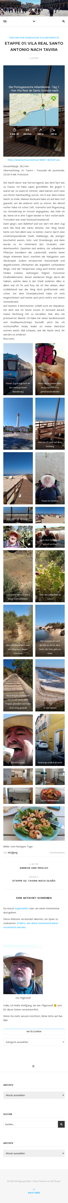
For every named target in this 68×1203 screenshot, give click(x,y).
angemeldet (22, 908)
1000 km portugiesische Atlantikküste (34, 37)
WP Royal (55, 1181)
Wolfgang (12, 852)
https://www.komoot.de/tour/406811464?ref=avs (34, 159)
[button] (18, 369)
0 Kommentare (57, 852)
